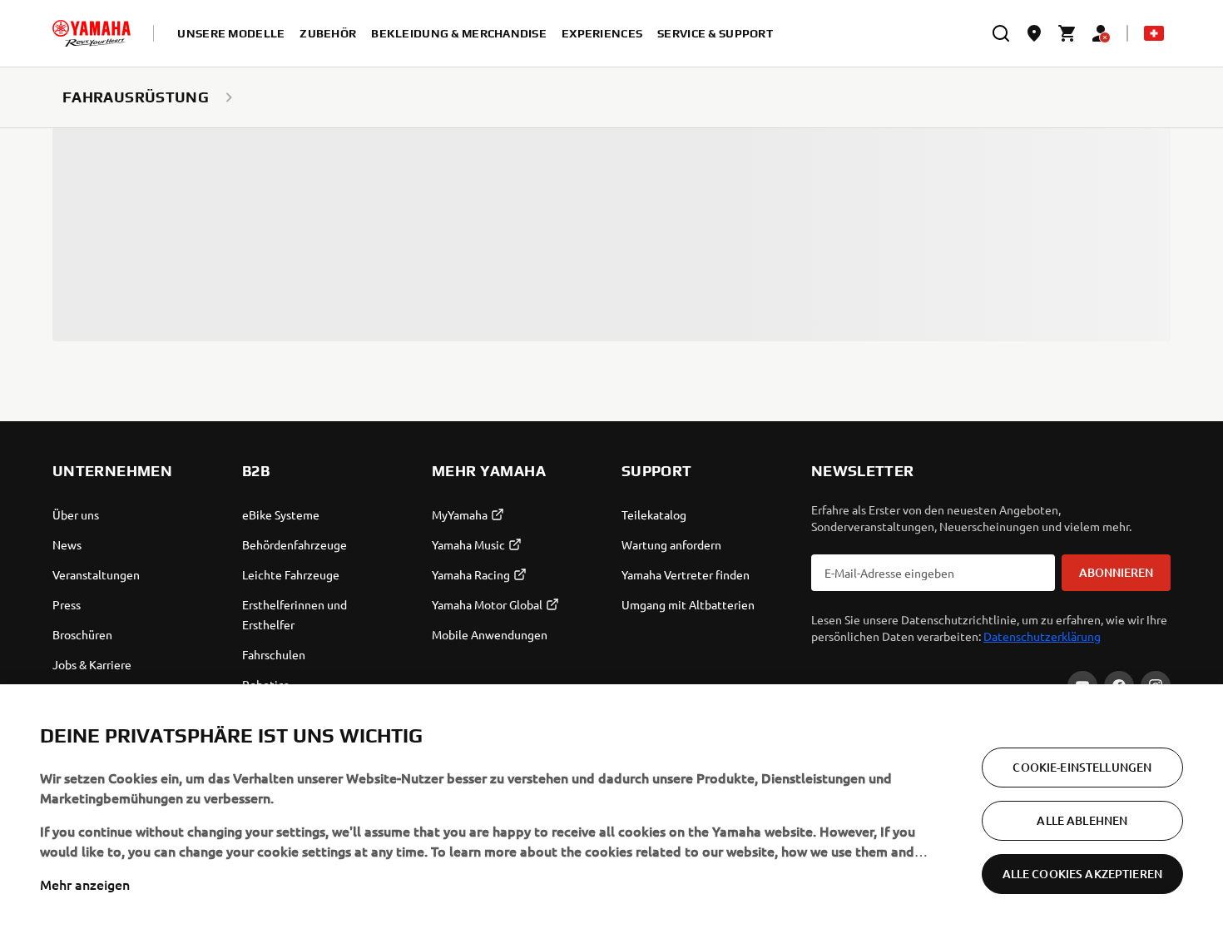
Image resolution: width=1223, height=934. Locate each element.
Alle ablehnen (1082, 820)
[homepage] (91, 33)
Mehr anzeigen (85, 884)
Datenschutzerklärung (1042, 635)
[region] (611, 809)
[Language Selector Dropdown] (1154, 33)
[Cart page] (1067, 33)
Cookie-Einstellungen (1082, 767)
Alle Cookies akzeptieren (1082, 874)
